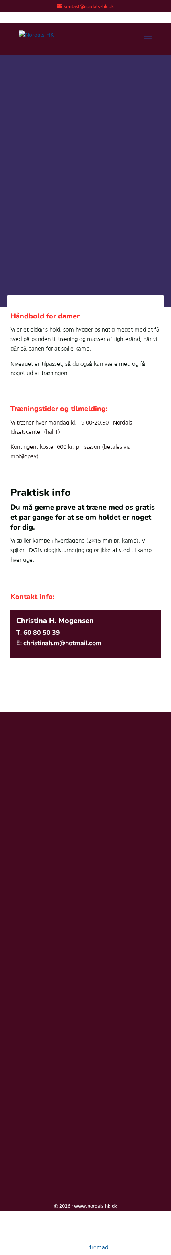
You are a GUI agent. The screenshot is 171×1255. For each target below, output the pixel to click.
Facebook (34, 893)
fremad (98, 1247)
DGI (26, 880)
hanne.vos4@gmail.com (53, 811)
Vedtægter (35, 906)
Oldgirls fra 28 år (56, 163)
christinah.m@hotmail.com (62, 643)
